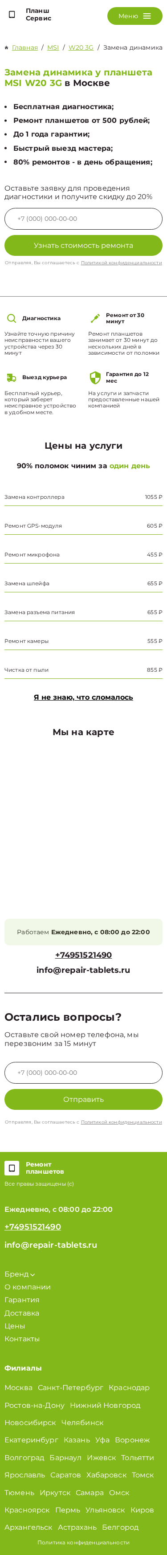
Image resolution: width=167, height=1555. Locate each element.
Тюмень (19, 1492)
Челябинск (82, 1422)
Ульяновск (105, 1510)
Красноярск (27, 1510)
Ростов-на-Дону (34, 1405)
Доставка (21, 1313)
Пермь (68, 1510)
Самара (90, 1492)
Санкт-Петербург (70, 1387)
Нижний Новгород (105, 1405)
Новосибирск (30, 1422)
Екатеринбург (31, 1440)
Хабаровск (106, 1475)
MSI (53, 47)
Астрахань (77, 1527)
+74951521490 (83, 955)
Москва (18, 1387)
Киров (142, 1510)
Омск (119, 1492)
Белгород (120, 1527)
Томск (143, 1475)
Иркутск (55, 1492)
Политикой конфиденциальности (121, 263)
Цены (15, 1326)
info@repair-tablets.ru (83, 970)
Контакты (22, 1339)
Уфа (102, 1440)
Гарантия (22, 1300)
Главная (25, 47)
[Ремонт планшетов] (11, 1168)
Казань (77, 1440)
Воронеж (132, 1440)
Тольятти (137, 1457)
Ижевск (101, 1457)
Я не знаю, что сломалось (83, 697)
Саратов (65, 1475)
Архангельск (28, 1527)
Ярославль (24, 1475)
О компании (27, 1287)
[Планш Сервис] (11, 14)
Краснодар (129, 1387)
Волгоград (24, 1457)
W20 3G (81, 47)
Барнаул (65, 1457)
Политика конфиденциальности (83, 1542)
